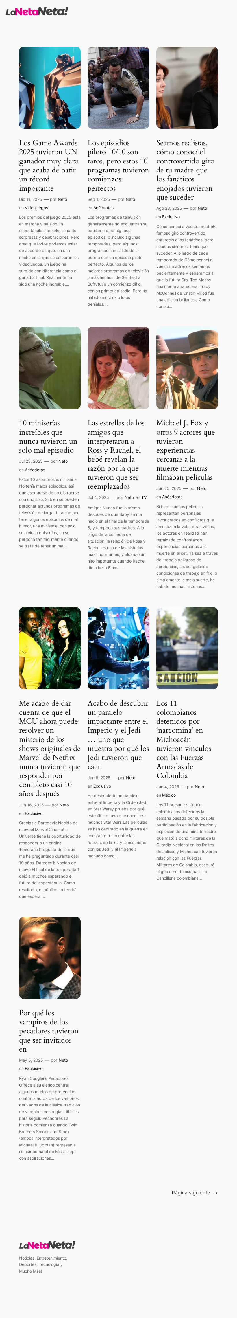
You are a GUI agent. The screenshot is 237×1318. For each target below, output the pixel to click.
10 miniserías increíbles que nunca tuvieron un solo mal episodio (48, 436)
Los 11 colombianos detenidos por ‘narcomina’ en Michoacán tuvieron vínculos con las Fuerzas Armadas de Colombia (183, 739)
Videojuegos (36, 207)
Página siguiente (195, 1193)
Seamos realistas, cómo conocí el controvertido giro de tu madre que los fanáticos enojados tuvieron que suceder (185, 170)
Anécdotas (103, 207)
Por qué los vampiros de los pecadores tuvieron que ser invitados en (49, 1031)
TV (144, 497)
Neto (62, 199)
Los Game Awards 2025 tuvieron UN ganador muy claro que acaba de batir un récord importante (49, 165)
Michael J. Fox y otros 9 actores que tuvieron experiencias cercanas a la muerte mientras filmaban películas (185, 450)
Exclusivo (171, 216)
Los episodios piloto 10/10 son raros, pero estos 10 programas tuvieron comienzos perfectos (118, 165)
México (169, 795)
